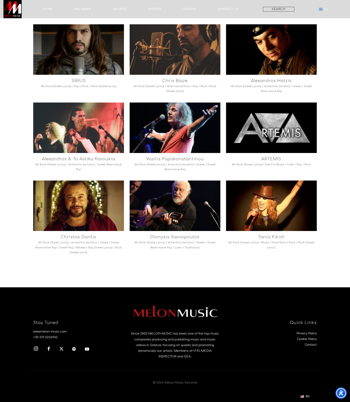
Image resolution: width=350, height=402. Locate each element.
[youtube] (87, 351)
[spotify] (76, 349)
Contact (311, 344)
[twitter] (63, 349)
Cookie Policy (307, 339)
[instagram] (38, 349)
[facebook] (51, 349)
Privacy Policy (307, 333)
